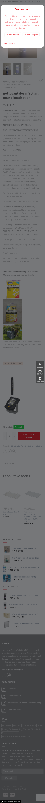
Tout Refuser (13, 34)
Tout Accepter (32, 34)
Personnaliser (9, 44)
